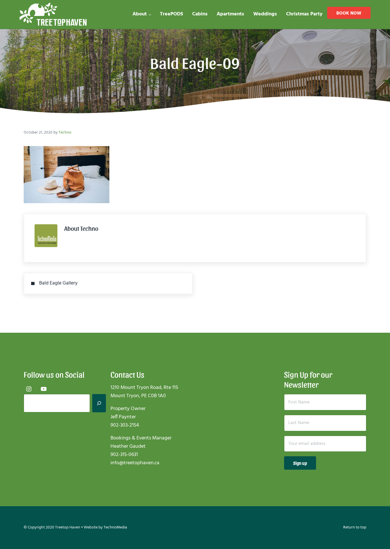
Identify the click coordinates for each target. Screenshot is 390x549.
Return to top (354, 527)
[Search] (99, 403)
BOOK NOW (348, 13)
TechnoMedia (115, 527)
